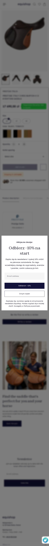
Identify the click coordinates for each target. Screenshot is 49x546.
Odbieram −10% (24, 286)
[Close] (44, 239)
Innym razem (24, 294)
